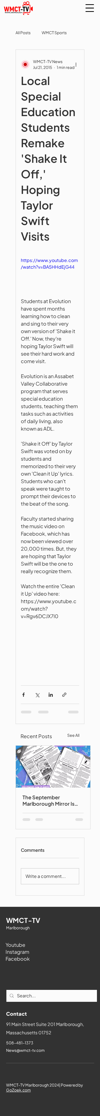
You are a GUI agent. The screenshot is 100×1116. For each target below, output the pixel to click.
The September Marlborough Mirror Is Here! (48, 800)
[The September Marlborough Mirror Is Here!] (53, 767)
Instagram (17, 951)
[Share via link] (64, 694)
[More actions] (75, 64)
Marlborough (18, 927)
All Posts (23, 32)
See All (73, 735)
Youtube (15, 945)
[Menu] (90, 8)
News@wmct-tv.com (25, 1050)
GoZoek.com (18, 1089)
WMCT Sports (54, 32)
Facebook (18, 958)
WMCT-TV (23, 920)
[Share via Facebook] (23, 694)
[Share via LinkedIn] (50, 694)
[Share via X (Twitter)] (37, 694)
